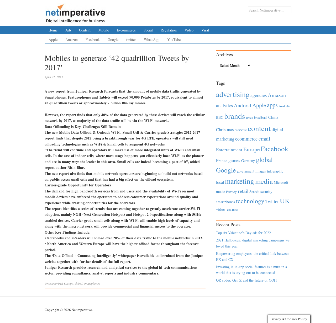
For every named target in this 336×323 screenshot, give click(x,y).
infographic (275, 171)
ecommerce (246, 138)
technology (250, 201)
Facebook (93, 39)
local (220, 182)
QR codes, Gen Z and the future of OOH (246, 280)
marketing (239, 181)
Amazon (71, 39)
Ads (68, 30)
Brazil (249, 118)
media (264, 181)
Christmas (225, 129)
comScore (241, 130)
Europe (68, 283)
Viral (205, 30)
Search (254, 191)
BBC (219, 117)
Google (113, 39)
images (260, 171)
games (234, 160)
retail (243, 191)
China (273, 117)
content (259, 128)
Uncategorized (54, 283)
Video (189, 30)
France (221, 160)
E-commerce (126, 30)
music (220, 191)
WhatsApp (151, 39)
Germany (248, 160)
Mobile (103, 30)
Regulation (169, 30)
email (264, 138)
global (78, 283)
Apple (53, 39)
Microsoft (281, 182)
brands (234, 116)
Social (148, 30)
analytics (224, 105)
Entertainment (229, 150)
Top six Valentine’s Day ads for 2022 (243, 232)
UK (285, 200)
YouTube (174, 39)
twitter (131, 39)
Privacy (231, 191)
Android (242, 105)
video (220, 209)
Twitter (272, 201)
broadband (260, 117)
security (266, 191)
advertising (232, 94)
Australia (284, 106)
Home (53, 30)
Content (85, 30)
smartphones (92, 283)
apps (272, 105)
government (245, 171)
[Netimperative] (75, 12)
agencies (258, 95)
